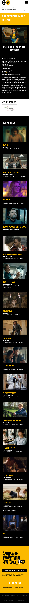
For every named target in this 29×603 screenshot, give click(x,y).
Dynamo (11, 600)
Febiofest (4, 8)
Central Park (9, 72)
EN (24, 10)
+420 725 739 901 (20, 570)
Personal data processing (7, 587)
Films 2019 (11, 8)
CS (24, 8)
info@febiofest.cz (9, 570)
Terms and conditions (18, 587)
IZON (23, 600)
